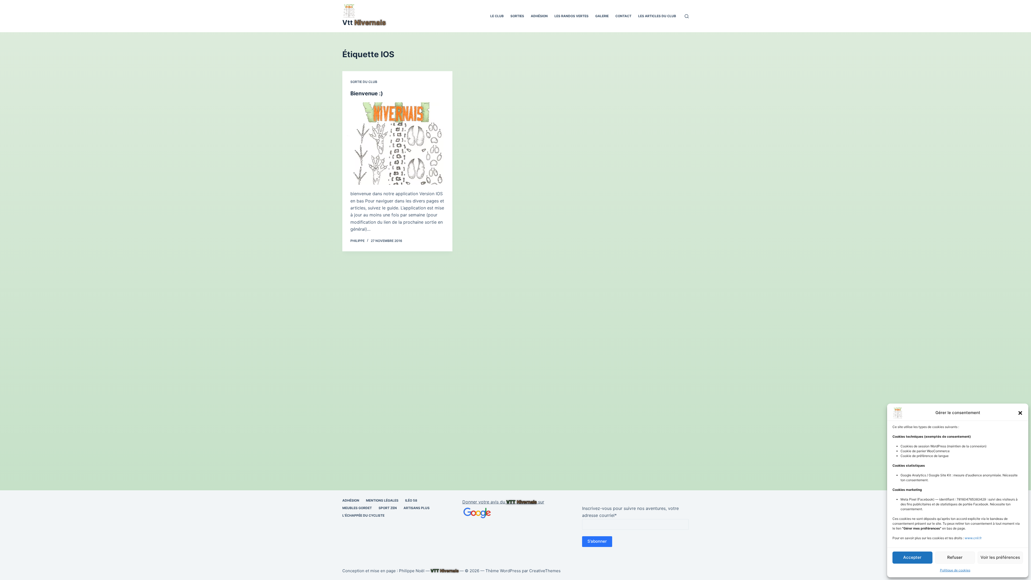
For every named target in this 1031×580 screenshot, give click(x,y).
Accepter (912, 557)
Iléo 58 (411, 500)
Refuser (955, 557)
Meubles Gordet (357, 508)
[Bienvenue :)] (397, 143)
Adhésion (539, 16)
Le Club (497, 16)
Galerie (602, 16)
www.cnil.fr (973, 538)
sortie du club (363, 82)
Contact (623, 16)
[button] (1020, 413)
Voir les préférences (1000, 557)
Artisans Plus (417, 508)
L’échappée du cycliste (363, 515)
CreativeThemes (545, 570)
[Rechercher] (687, 16)
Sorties (517, 16)
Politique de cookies (955, 570)
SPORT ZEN (388, 508)
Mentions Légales (382, 500)
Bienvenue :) (366, 93)
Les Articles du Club (657, 16)
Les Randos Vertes (571, 16)
